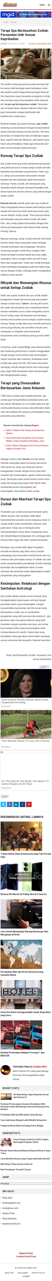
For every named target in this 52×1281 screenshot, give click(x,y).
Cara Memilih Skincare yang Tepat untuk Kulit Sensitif (25, 1159)
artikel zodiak (32, 491)
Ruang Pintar (8, 1213)
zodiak (46, 96)
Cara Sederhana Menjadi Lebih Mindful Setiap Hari (24, 1120)
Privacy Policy (38, 1273)
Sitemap (26, 1276)
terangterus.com (10, 1208)
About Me (9, 1273)
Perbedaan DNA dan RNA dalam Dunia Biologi (21, 1115)
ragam (4, 796)
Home (5, 22)
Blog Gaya (7, 1197)
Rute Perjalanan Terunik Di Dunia (16, 1169)
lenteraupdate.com (11, 1203)
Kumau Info (13, 44)
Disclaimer (23, 1273)
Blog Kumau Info (29, 1268)
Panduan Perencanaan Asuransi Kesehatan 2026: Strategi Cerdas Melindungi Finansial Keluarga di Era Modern (25, 1106)
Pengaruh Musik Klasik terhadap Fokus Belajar (22, 1126)
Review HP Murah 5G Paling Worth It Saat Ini (23, 894)
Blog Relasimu (9, 1218)
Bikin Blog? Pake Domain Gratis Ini (16, 1164)
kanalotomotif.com (11, 1223)
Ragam (14, 22)
